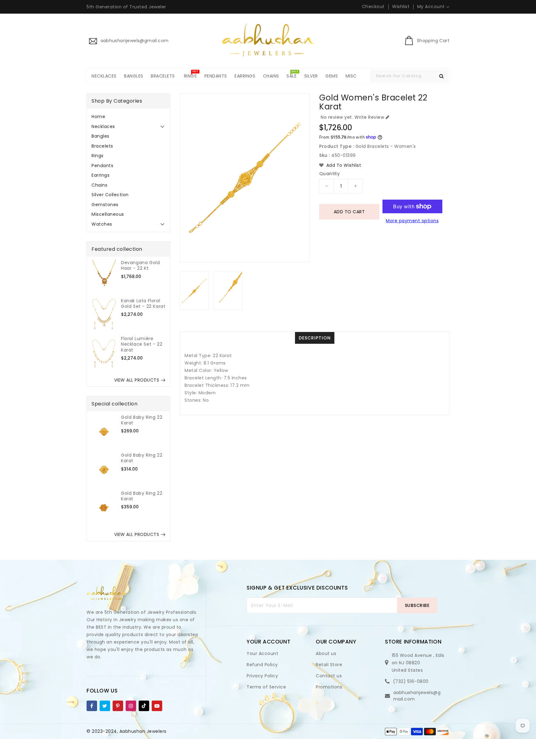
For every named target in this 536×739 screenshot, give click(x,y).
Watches (102, 224)
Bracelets (102, 146)
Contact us (329, 676)
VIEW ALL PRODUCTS (136, 380)
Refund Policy (262, 665)
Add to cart (349, 212)
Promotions (329, 687)
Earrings (100, 175)
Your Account (262, 653)
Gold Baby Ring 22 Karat (141, 420)
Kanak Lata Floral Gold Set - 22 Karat (143, 303)
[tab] (128, 116)
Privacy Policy (262, 676)
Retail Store (329, 665)
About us (326, 653)
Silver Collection (110, 195)
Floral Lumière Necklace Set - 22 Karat (141, 344)
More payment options (412, 221)
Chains (99, 185)
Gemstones (105, 204)
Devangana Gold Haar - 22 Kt (140, 265)
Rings (98, 156)
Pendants (102, 165)
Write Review (369, 117)
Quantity (329, 173)
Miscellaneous (108, 214)
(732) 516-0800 (411, 681)
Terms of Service (266, 687)
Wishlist (400, 6)
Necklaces (103, 126)
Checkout (373, 6)
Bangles (100, 136)
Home (98, 116)
